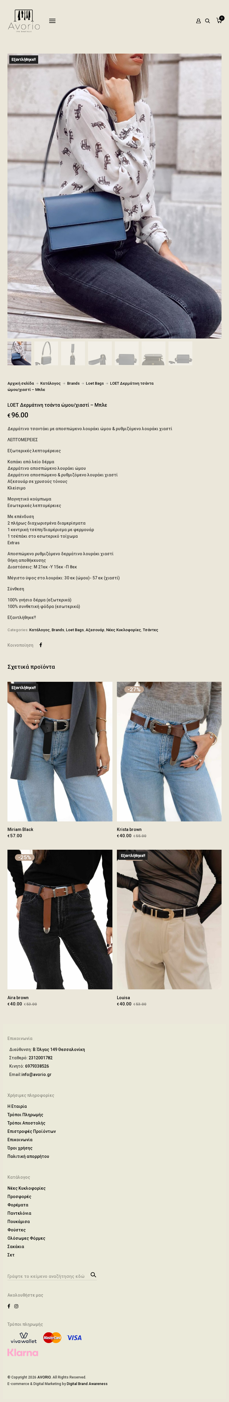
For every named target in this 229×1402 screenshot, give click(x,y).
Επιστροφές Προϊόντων (31, 1131)
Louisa (123, 997)
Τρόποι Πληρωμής (25, 1114)
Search (92, 1274)
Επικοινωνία (20, 1139)
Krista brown (129, 829)
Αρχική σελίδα (20, 383)
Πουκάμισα (18, 1221)
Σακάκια (15, 1246)
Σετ (11, 1255)
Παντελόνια (19, 1213)
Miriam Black (20, 829)
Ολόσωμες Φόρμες (26, 1238)
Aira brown (18, 997)
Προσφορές (19, 1196)
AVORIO (44, 1377)
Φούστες (16, 1230)
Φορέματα (17, 1205)
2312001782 (40, 1057)
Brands (73, 383)
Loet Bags (95, 383)
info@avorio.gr (36, 1074)
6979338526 (37, 1066)
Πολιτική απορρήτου (28, 1156)
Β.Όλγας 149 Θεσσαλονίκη (59, 1049)
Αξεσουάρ (95, 630)
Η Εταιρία (17, 1106)
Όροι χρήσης (20, 1148)
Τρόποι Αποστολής (26, 1123)
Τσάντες (150, 630)
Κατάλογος (50, 383)
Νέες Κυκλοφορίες (123, 630)
